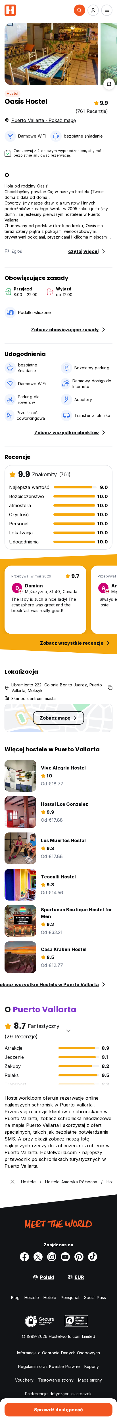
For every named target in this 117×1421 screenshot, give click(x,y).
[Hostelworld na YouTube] (65, 1256)
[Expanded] (12, 1182)
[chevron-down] (68, 1031)
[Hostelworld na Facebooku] (24, 1256)
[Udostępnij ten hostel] (109, 84)
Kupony (91, 1366)
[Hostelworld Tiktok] (92, 1256)
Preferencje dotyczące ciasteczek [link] (58, 1393)
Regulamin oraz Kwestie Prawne (49, 1366)
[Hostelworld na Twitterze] (38, 1256)
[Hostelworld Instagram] (51, 1256)
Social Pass (95, 1297)
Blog (15, 1297)
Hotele (49, 1297)
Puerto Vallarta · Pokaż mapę (43, 120)
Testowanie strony (56, 1380)
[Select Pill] (79, 10)
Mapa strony (90, 1380)
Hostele (31, 1297)
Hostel (12, 93)
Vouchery (24, 1380)
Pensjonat (70, 1297)
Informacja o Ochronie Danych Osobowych (58, 1352)
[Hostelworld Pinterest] (78, 1256)
